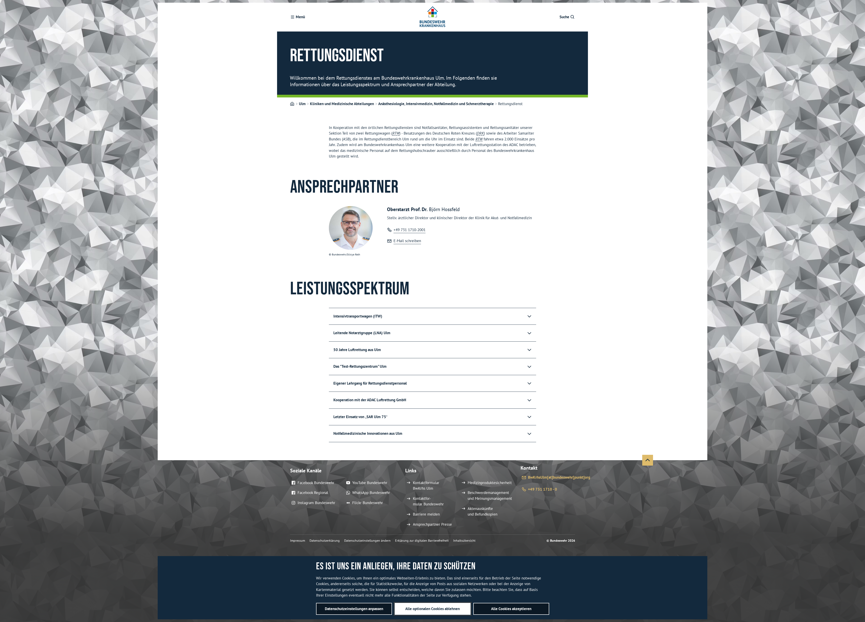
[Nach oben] (647, 460)
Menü (300, 16)
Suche (564, 16)
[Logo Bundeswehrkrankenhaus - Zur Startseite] (432, 17)
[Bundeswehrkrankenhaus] (292, 103)
